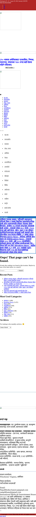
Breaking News (8, 302)
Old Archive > (9, 67)
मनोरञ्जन (6, 111)
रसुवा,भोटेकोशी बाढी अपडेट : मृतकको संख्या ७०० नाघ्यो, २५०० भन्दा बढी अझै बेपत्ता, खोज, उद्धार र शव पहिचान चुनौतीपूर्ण (17, 229)
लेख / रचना (7, 103)
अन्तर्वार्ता (6, 110)
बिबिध (5, 116)
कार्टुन (5, 123)
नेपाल (5, 106)
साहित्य (6, 122)
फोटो (5, 120)
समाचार (6, 101)
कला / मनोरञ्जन (8, 311)
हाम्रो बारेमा (7, 125)
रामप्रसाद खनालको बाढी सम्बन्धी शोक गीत (15, 291)
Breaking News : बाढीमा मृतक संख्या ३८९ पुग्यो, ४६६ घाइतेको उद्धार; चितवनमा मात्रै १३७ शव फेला (17, 247)
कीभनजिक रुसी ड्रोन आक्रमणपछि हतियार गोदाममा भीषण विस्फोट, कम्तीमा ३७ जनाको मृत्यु (17, 223)
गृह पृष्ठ (6, 98)
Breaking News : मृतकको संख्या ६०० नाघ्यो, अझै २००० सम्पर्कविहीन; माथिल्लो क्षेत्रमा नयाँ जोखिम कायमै (15, 241)
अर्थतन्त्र (6, 118)
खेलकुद (6, 113)
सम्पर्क (5, 127)
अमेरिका (6, 104)
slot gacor (3, 516)
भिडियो (6, 115)
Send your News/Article (5, 2)
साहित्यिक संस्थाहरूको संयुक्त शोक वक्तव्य (14, 251)
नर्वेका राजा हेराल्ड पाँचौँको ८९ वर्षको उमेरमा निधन (17, 292)
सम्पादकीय (7, 99)
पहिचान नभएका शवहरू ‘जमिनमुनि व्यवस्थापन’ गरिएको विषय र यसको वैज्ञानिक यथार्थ (16, 220)
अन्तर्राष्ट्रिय (7, 108)
